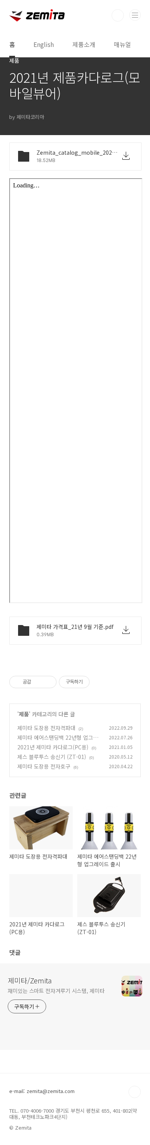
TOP (134, 1092)
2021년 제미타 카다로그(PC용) (52, 747)
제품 (24, 714)
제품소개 (83, 44)
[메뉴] (135, 15)
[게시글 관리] (48, 682)
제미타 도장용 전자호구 (43, 766)
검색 (117, 15)
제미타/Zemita (30, 980)
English (43, 44)
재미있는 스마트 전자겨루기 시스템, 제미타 (56, 991)
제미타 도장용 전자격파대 (46, 728)
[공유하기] (38, 682)
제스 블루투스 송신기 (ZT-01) (51, 757)
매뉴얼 (122, 44)
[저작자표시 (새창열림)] (93, 682)
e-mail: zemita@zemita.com (42, 1091)
